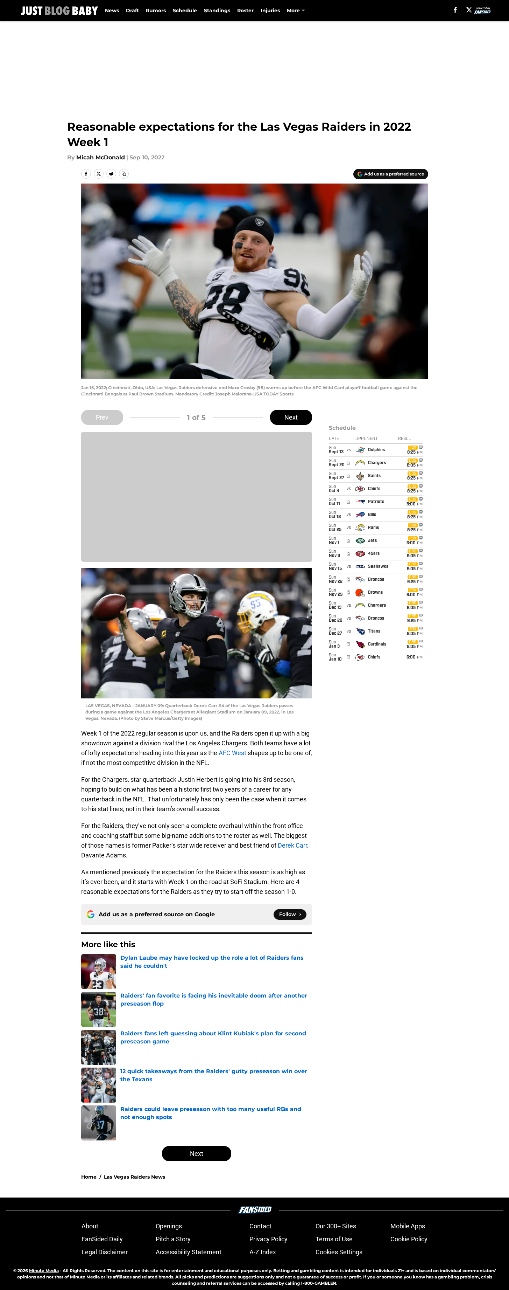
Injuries (270, 10)
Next (291, 417)
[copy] (124, 174)
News (112, 10)
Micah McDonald (100, 157)
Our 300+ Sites (336, 1226)
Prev (102, 417)
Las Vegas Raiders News (134, 1177)
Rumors (156, 10)
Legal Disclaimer (105, 1252)
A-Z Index (262, 1252)
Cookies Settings (339, 1252)
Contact (260, 1226)
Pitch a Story (173, 1239)
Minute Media (44, 1270)
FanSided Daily (102, 1239)
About (90, 1226)
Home (89, 1177)
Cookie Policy (408, 1239)
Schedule (185, 10)
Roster (245, 10)
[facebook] (455, 10)
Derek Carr (292, 845)
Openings (169, 1226)
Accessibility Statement (188, 1252)
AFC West (232, 753)
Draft (132, 10)
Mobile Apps (407, 1226)
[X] (469, 10)
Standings (217, 10)
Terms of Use (334, 1239)
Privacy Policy (268, 1239)
